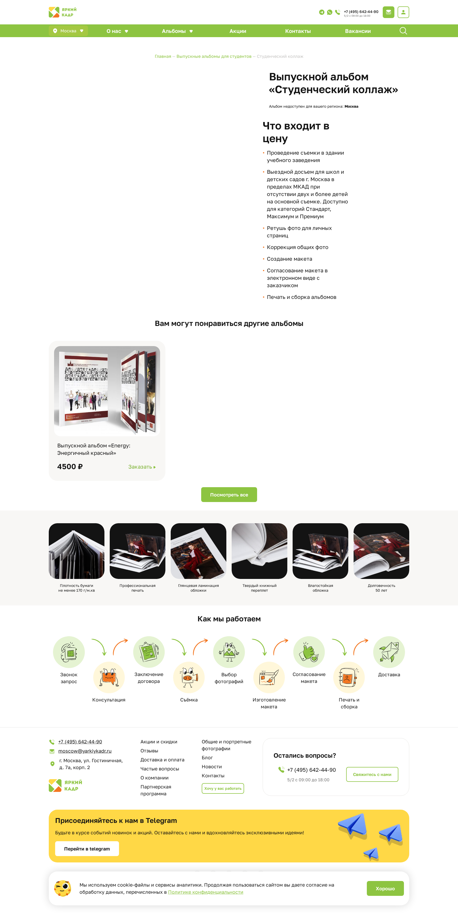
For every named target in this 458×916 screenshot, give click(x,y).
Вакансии (358, 31)
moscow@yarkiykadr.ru (85, 751)
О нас (114, 31)
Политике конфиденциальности (205, 892)
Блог (207, 757)
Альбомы (174, 31)
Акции (238, 31)
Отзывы (149, 750)
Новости (212, 766)
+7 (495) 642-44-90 (361, 11)
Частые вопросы (159, 768)
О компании (154, 777)
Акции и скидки (158, 741)
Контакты (298, 31)
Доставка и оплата (162, 759)
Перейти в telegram (87, 849)
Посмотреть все (229, 495)
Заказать (140, 466)
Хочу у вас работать (222, 788)
